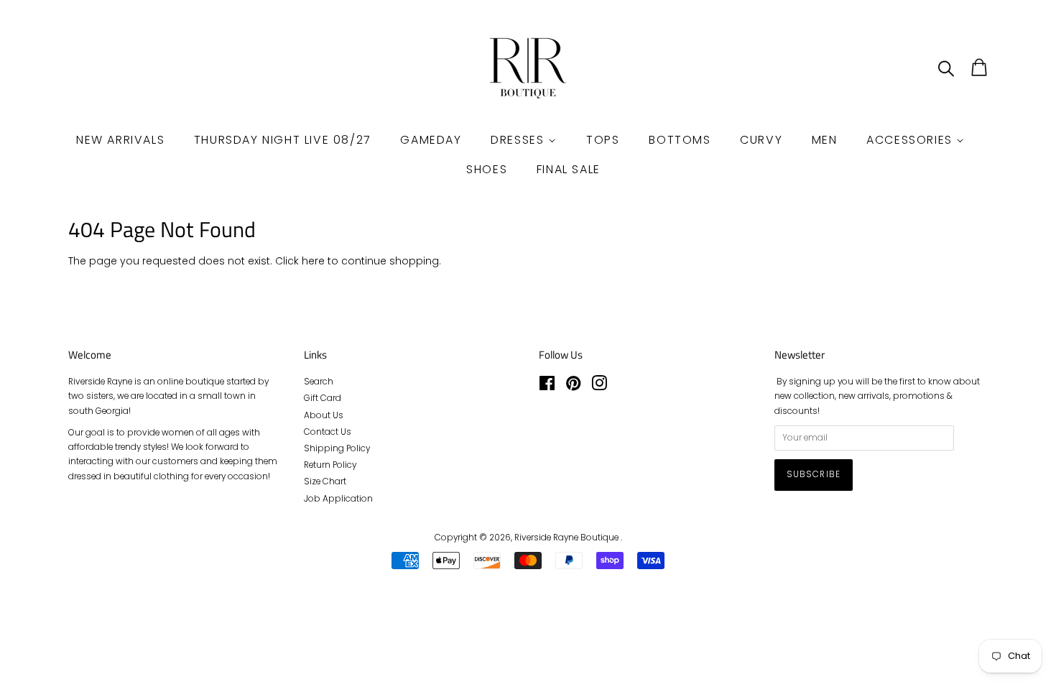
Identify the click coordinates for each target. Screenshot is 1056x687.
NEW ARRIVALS (120, 140)
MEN (825, 140)
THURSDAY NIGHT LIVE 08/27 (282, 140)
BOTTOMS (679, 140)
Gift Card (322, 398)
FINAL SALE (569, 169)
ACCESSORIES (911, 140)
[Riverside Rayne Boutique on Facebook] (547, 386)
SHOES (486, 169)
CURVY (761, 140)
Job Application (338, 498)
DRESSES (519, 140)
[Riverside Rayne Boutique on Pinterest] (573, 386)
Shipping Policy (337, 448)
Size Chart (325, 481)
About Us (323, 415)
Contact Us (327, 432)
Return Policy (330, 465)
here (313, 261)
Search (318, 381)
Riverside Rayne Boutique (567, 537)
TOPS (602, 140)
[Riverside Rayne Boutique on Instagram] (599, 386)
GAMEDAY (430, 140)
